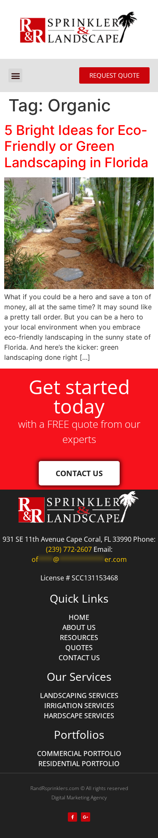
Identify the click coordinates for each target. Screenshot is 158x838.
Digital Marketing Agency (79, 797)
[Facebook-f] (72, 817)
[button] (15, 75)
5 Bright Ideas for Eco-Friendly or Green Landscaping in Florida (76, 146)
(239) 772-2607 (69, 549)
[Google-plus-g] (85, 817)
